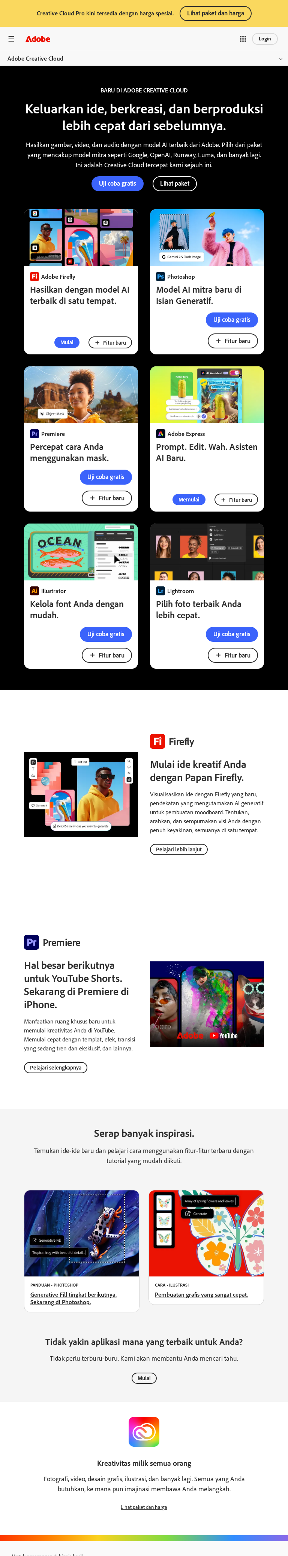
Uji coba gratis (231, 319)
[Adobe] (37, 39)
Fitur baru (114, 342)
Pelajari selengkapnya (55, 1067)
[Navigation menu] (11, 39)
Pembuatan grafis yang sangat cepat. (201, 1294)
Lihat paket (174, 183)
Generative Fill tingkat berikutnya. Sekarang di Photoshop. (73, 1298)
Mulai (67, 342)
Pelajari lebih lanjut (179, 849)
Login (265, 39)
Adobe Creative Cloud (35, 58)
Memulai (189, 499)
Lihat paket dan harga (215, 13)
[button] (243, 39)
